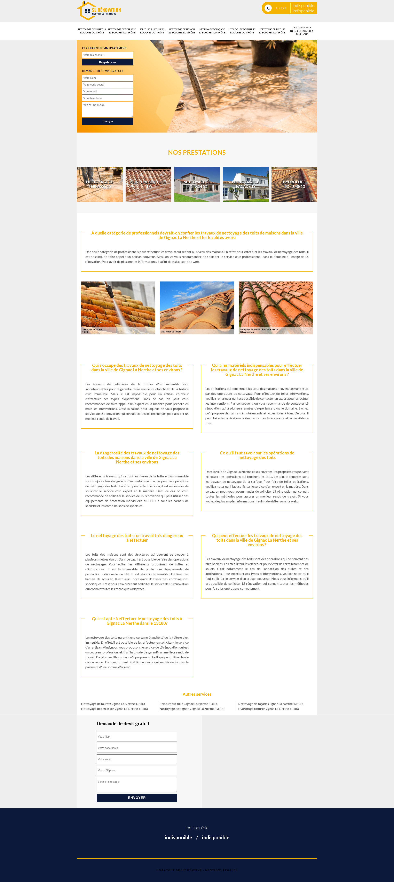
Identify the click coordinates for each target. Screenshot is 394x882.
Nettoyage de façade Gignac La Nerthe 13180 (270, 704)
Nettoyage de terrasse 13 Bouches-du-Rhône (122, 31)
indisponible (303, 5)
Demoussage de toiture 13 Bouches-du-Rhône (302, 30)
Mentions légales (221, 870)
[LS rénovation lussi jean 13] (99, 11)
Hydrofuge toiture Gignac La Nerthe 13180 (268, 708)
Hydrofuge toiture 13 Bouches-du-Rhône (242, 31)
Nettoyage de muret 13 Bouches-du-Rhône (92, 31)
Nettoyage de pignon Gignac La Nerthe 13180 (191, 708)
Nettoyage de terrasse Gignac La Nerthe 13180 (114, 708)
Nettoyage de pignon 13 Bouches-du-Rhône (182, 31)
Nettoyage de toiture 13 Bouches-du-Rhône (272, 31)
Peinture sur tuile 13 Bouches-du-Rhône (152, 31)
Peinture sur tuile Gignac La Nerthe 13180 (188, 704)
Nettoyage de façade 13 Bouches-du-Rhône (212, 31)
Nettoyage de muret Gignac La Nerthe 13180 (113, 704)
